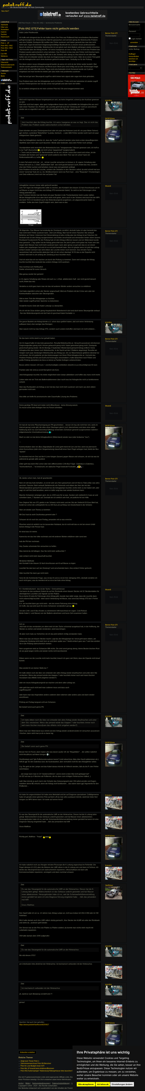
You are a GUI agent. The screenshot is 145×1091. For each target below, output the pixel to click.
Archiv (20, 1083)
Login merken (136, 39)
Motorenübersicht (7, 65)
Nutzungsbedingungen (41, 1083)
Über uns (4, 27)
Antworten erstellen (27, 1052)
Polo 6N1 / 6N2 (7, 46)
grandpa (108, 100)
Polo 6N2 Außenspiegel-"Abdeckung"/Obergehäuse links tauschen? (47, 1071)
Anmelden (5, 30)
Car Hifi (4, 54)
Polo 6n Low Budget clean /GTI (32, 1066)
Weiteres (4, 56)
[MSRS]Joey (110, 119)
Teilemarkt (4, 71)
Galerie (4, 32)
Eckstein (108, 795)
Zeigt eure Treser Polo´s (30, 1061)
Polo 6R (4, 50)
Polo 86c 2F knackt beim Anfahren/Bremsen (37, 1068)
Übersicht (4, 62)
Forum (3, 40)
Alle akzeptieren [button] (86, 1084)
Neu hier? (5, 11)
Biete (3, 76)
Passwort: (132, 31)
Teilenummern (6, 67)
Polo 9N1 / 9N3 (7, 48)
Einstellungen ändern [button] (122, 1084)
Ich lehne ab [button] (103, 1084)
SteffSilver (109, 885)
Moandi (108, 186)
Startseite (4, 25)
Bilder (27, 1083)
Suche (3, 73)
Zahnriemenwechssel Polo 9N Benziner (36, 1063)
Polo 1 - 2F (5, 43)
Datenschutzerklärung (60, 1083)
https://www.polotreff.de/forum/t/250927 (34, 1025)
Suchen (4, 34)
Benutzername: (134, 25)
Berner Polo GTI (111, 33)
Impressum (5, 37)
